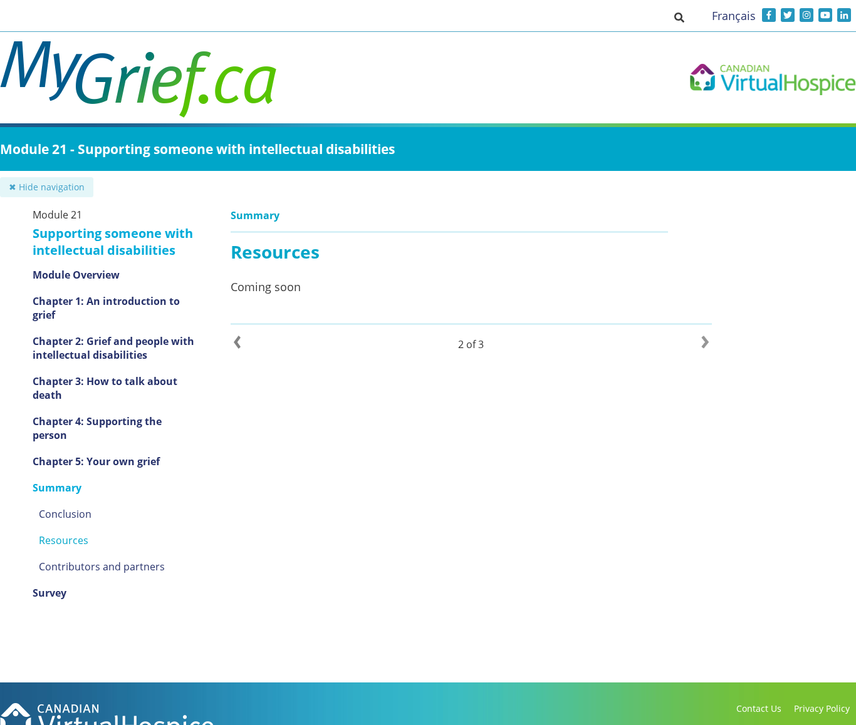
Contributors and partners (102, 566)
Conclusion (65, 514)
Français (734, 15)
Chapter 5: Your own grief (96, 461)
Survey (49, 593)
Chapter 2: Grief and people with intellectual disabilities (113, 348)
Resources (63, 540)
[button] (679, 17)
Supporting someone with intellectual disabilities (113, 242)
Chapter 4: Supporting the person (97, 428)
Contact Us (758, 708)
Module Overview (76, 275)
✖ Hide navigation (47, 187)
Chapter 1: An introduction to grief (106, 308)
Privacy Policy (822, 708)
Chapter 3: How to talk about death (105, 388)
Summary (57, 488)
